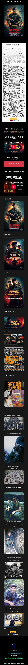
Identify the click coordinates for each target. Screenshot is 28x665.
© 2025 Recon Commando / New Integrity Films (14, 663)
